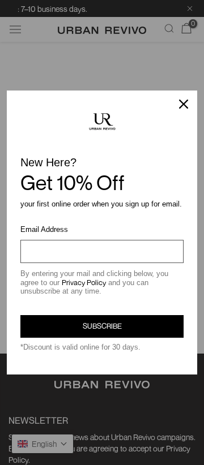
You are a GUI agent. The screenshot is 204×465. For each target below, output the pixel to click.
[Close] (183, 104)
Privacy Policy (84, 282)
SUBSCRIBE (102, 325)
